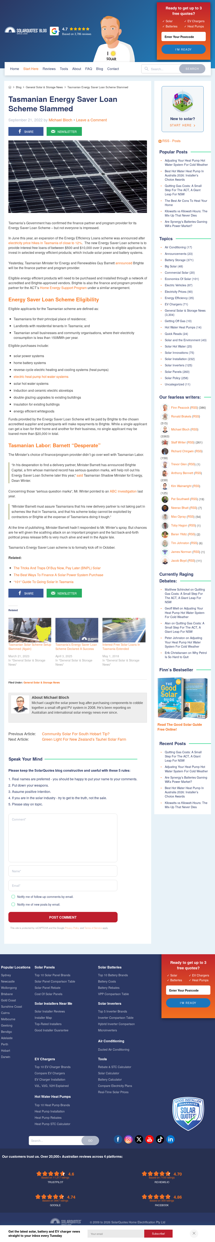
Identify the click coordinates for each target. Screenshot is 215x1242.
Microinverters (107, 1030)
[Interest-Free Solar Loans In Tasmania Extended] (123, 630)
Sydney (6, 975)
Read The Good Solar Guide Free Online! (179, 727)
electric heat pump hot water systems (41, 376)
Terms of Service (93, 928)
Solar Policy (172, 378)
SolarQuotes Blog (26, 30)
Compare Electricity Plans (115, 1086)
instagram (128, 1139)
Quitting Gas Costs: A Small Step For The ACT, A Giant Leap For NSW (183, 190)
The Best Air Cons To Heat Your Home (186, 202)
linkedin (170, 1139)
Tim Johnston (180, 543)
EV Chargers (173, 304)
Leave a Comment (91, 119)
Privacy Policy (72, 928)
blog (99, 68)
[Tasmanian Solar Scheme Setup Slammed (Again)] (29, 630)
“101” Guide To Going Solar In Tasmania (43, 581)
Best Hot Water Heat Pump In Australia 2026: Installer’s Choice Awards (184, 792)
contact (113, 68)
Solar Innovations (176, 352)
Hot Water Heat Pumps (180, 327)
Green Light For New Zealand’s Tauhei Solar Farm (84, 739)
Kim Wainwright (181, 486)
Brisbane (7, 994)
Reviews (49, 68)
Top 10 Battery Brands (113, 975)
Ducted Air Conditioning (113, 1049)
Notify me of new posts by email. (38, 904)
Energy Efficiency (176, 298)
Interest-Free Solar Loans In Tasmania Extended (121, 646)
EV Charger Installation (50, 1079)
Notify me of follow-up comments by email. (45, 897)
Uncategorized (174, 384)
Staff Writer (178, 442)
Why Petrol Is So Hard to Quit (186, 655)
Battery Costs (107, 981)
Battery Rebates (108, 987)
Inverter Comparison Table (116, 1017)
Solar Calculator (108, 1073)
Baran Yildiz (179, 534)
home (14, 68)
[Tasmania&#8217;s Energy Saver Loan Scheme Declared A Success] (76, 630)
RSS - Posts (171, 140)
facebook (118, 1139)
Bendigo (6, 1031)
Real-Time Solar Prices (113, 1092)
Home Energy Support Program (63, 287)
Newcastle (8, 981)
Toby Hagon (179, 525)
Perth (4, 1044)
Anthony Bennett (182, 473)
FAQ (88, 68)
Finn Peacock (180, 407)
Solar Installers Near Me (53, 1003)
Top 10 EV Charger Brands (53, 1067)
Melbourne (8, 1019)
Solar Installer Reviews (50, 1011)
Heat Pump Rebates (48, 1117)
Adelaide (7, 1038)
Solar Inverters (174, 365)
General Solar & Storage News (42, 682)
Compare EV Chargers (50, 1073)
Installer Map (43, 1017)
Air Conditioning (175, 247)
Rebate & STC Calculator (114, 1067)
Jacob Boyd (179, 560)
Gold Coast (8, 1000)
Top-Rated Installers (48, 1024)
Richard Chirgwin (182, 451)
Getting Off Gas (175, 321)
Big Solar (171, 266)
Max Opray (178, 516)
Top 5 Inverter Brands (112, 1011)
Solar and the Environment (182, 340)
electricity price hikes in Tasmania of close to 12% (45, 242)
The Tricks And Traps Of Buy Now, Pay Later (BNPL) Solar (57, 567)
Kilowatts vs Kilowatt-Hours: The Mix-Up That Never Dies (186, 213)
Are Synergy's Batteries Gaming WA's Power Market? (186, 223)
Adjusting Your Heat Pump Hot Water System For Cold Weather (186, 162)
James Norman (181, 552)
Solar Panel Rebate (47, 987)
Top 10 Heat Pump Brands (52, 1105)
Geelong (6, 1025)
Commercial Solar (177, 272)
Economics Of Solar (178, 279)
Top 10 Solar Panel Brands (52, 975)
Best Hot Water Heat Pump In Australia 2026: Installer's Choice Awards (184, 175)
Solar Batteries (110, 967)
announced (123, 263)
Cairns (5, 1013)
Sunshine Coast (11, 1006)
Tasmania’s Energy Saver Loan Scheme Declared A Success (76, 646)
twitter (139, 1139)
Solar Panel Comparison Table (55, 981)
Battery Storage (175, 260)
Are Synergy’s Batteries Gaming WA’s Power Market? (186, 779)
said (80, 475)
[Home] (10, 87)
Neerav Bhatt (180, 508)
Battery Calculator (110, 1079)
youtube (149, 1139)
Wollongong (9, 987)
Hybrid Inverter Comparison (116, 1024)
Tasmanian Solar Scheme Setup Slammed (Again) (29, 646)
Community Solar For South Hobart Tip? (76, 733)
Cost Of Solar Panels (48, 994)
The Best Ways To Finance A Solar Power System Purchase (58, 574)
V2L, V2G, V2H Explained (52, 1086)
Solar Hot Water (175, 346)
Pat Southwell (180, 499)
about (76, 68)
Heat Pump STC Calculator (52, 1124)
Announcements (175, 254)
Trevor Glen (179, 464)
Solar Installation (176, 359)
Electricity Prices (175, 291)
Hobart (5, 1050)
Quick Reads (173, 334)
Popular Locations (15, 967)
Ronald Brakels (181, 416)
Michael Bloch (60, 119)
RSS (194, 407)
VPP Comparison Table (113, 994)
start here (30, 68)
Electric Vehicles (175, 285)
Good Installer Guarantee (51, 1030)
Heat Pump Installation (50, 1111)
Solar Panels (173, 371)
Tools (64, 68)
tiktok (160, 1139)
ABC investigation (123, 491)
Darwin (5, 1057)
